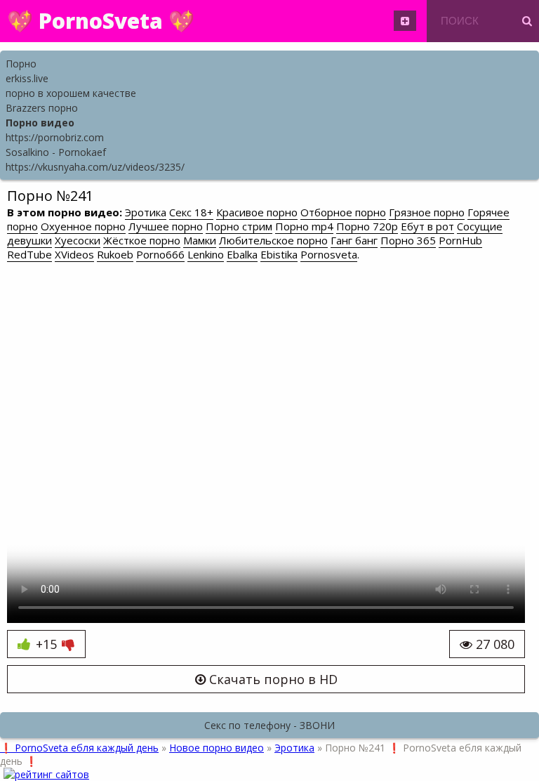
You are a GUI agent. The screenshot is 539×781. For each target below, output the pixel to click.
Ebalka (242, 254)
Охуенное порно (83, 226)
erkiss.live (27, 78)
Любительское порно (273, 240)
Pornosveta (328, 254)
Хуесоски (77, 240)
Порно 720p (367, 226)
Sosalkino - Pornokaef (56, 152)
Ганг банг (354, 240)
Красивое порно (257, 212)
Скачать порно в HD (272, 679)
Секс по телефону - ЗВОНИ (269, 725)
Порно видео (40, 122)
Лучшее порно (165, 226)
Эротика (145, 212)
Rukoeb (115, 254)
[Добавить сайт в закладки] (405, 21)
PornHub (460, 240)
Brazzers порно (42, 107)
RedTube (29, 254)
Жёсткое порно (141, 240)
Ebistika (279, 254)
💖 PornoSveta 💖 (100, 20)
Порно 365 (408, 240)
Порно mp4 (304, 226)
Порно (21, 63)
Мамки (199, 240)
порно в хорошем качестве (71, 93)
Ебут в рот (427, 226)
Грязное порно (427, 212)
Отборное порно (343, 212)
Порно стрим (239, 226)
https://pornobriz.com (55, 137)
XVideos (74, 254)
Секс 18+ (191, 212)
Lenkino (205, 254)
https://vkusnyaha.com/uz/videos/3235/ (95, 166)
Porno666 (160, 254)
